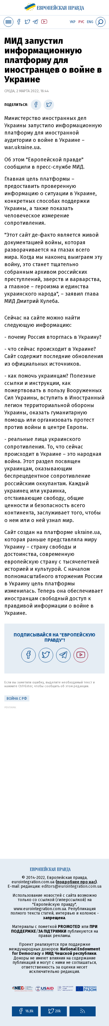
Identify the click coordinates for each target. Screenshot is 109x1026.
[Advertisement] (54, 763)
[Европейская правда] (54, 6)
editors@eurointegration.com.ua (71, 886)
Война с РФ (17, 699)
